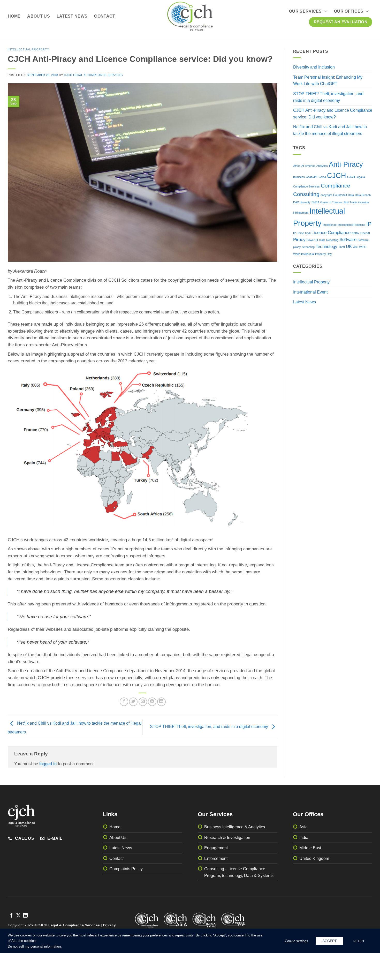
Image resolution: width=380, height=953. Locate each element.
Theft (341, 247)
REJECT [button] (358, 941)
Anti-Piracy (346, 164)
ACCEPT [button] (329, 941)
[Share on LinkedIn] (161, 701)
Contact (104, 16)
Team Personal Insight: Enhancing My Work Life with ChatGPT (327, 80)
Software (347, 239)
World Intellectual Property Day (312, 254)
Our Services (305, 11)
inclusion (363, 202)
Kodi (307, 233)
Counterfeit (340, 195)
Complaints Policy (126, 869)
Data (351, 195)
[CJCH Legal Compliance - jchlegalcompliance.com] (190, 16)
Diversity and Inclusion (314, 67)
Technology (326, 246)
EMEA (315, 202)
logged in (48, 763)
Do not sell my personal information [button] (34, 946)
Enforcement (215, 858)
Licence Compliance (331, 232)
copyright (326, 195)
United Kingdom (314, 858)
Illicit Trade (350, 202)
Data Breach (363, 195)
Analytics (322, 165)
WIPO (363, 247)
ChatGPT (312, 176)
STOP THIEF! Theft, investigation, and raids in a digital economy (209, 726)
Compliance (335, 186)
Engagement (216, 848)
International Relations (351, 224)
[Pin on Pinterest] (152, 701)
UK (349, 246)
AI (302, 165)
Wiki (355, 247)
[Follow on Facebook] (11, 915)
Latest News (72, 16)
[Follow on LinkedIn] (25, 915)
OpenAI (365, 233)
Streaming (308, 247)
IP (368, 224)
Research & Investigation (227, 837)
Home (14, 16)
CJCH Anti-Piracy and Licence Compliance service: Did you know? (332, 113)
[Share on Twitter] (133, 701)
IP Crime (298, 233)
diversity (305, 202)
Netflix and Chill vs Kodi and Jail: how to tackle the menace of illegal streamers (330, 130)
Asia (303, 827)
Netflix (355, 233)
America (310, 165)
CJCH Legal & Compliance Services (93, 75)
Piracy (299, 239)
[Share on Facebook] (124, 701)
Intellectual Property (28, 49)
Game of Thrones (331, 202)
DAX (296, 202)
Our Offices (348, 11)
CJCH (336, 175)
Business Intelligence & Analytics (234, 827)
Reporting (332, 240)
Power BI (312, 240)
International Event (310, 292)
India (303, 837)
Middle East (310, 848)
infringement (300, 212)
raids (322, 240)
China (322, 176)
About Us (38, 16)
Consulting (306, 194)
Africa (296, 165)
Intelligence (330, 224)
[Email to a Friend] (143, 701)
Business (299, 176)
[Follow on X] (18, 915)
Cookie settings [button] (296, 941)
